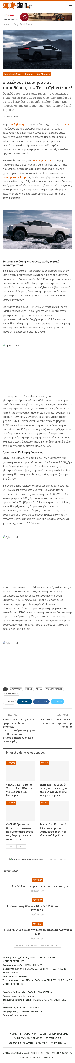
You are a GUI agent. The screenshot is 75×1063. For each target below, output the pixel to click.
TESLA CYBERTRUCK (54, 689)
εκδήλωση (17, 124)
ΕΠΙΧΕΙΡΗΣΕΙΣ (53, 1038)
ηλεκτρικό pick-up (14, 177)
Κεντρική (29, 74)
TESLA (39, 689)
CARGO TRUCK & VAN (21, 1043)
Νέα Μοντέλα (43, 74)
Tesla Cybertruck (42, 160)
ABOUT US (41, 1043)
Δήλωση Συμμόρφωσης (16, 1015)
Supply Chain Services (28, 1038)
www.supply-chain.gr (23, 996)
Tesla (65, 124)
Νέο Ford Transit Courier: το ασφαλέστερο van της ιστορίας (56, 723)
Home (13, 1033)
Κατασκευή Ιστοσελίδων (32, 1057)
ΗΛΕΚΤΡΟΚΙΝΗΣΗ (11, 694)
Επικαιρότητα (28, 1033)
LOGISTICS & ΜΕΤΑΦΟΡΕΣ (54, 1033)
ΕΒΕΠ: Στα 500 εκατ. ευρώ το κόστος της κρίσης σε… (37, 886)
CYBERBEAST (15, 689)
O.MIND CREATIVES (12, 1052)
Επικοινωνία (58, 1043)
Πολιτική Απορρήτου (61, 1052)
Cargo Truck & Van (13, 74)
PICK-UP (28, 689)
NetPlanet (50, 1057)
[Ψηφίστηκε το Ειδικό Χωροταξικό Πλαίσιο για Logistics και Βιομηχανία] (20, 771)
